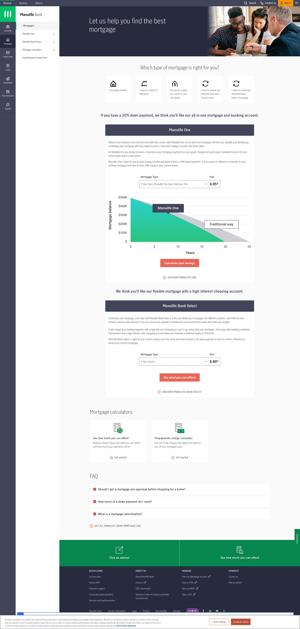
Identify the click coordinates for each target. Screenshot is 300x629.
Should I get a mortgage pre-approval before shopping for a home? (141, 489)
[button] (250, 3)
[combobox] (179, 184)
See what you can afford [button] (180, 377)
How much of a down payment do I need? (125, 501)
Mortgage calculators (31, 49)
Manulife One (28, 33)
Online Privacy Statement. (126, 625)
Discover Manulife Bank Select (182, 391)
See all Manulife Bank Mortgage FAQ (118, 525)
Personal (7, 3)
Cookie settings (219, 621)
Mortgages (28, 26)
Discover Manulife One (182, 277)
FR (296, 3)
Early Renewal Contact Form (34, 57)
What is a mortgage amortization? (120, 514)
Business (23, 3)
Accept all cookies (240, 621)
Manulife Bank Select (31, 41)
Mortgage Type (177, 177)
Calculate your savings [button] (179, 263)
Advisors (39, 3)
